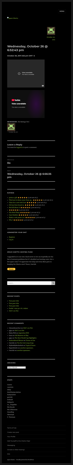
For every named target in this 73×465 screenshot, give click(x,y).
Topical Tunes (30, 345)
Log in (11, 239)
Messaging (11, 445)
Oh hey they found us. (16, 205)
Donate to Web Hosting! (16, 450)
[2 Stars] (10, 122)
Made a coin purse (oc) (17, 217)
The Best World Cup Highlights (25, 338)
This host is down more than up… (21, 200)
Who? (11, 220)
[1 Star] (8, 122)
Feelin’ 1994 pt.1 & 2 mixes (18, 308)
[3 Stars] (12, 122)
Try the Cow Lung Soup (25, 343)
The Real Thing (14, 212)
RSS (8, 454)
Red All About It (14, 207)
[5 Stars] (16, 122)
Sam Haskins (13, 215)
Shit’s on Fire (14, 311)
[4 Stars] (14, 122)
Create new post (13, 432)
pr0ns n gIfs (13, 197)
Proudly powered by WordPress (25, 459)
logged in (19, 147)
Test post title (14, 301)
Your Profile (11, 436)
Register (12, 237)
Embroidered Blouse (16, 340)
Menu (62, 11)
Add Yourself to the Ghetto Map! (18, 441)
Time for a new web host (17, 202)
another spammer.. (27, 348)
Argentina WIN (23, 333)
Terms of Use (30, 340)
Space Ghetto (11, 459)
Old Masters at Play (21, 335)
